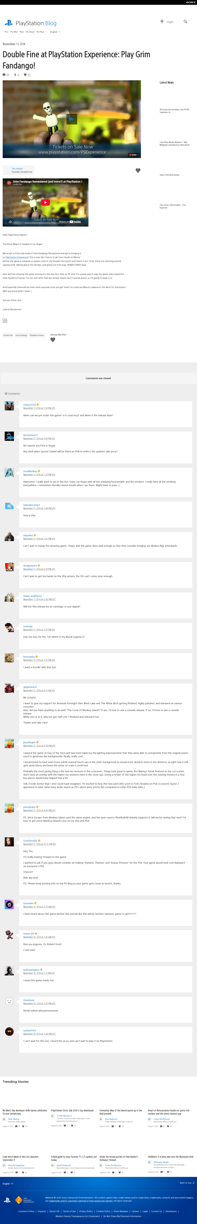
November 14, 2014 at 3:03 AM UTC (39, 906)
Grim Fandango (21, 335)
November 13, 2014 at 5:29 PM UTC (39, 474)
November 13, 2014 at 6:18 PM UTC (39, 569)
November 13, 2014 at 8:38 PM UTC (39, 745)
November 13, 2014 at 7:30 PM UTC (39, 660)
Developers (171, 1211)
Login (169, 21)
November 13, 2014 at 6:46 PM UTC (39, 599)
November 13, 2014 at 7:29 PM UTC (39, 629)
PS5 (6, 31)
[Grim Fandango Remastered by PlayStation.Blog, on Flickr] (108, 245)
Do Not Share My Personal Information (122, 1216)
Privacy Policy (86, 1211)
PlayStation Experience (16, 257)
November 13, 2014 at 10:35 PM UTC (39, 844)
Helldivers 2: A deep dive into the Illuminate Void (170, 1156)
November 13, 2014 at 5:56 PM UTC (39, 538)
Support (42, 1211)
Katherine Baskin (161, 1162)
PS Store (30, 31)
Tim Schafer (17, 168)
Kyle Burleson (111, 1119)
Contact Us (156, 1211)
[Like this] (23, 1126)
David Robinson (64, 1165)
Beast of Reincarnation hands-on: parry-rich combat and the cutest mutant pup (168, 1112)
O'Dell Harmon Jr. (64, 1115)
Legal (145, 1211)
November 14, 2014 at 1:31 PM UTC (39, 973)
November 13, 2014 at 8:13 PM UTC (39, 690)
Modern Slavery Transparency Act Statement (78, 1216)
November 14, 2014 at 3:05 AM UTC (39, 936)
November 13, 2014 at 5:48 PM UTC (39, 508)
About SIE (54, 1211)
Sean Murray (13, 1119)
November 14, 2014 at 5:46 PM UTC (39, 1033)
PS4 (22, 31)
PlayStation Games (37, 335)
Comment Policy (26, 1211)
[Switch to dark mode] (162, 22)
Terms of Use (69, 1211)
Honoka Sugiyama (16, 1165)
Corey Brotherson (162, 1119)
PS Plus (40, 31)
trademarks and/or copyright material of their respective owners (81, 1200)
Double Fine (8, 335)
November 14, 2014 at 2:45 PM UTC (39, 1003)
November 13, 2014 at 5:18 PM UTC (39, 408)
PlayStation (36, 22)
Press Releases (121, 1211)
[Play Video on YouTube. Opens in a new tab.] (134, 155)
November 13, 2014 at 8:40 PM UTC (39, 810)
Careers (135, 1211)
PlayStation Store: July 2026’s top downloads (72, 1110)
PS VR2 (14, 31)
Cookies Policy (103, 1211)
